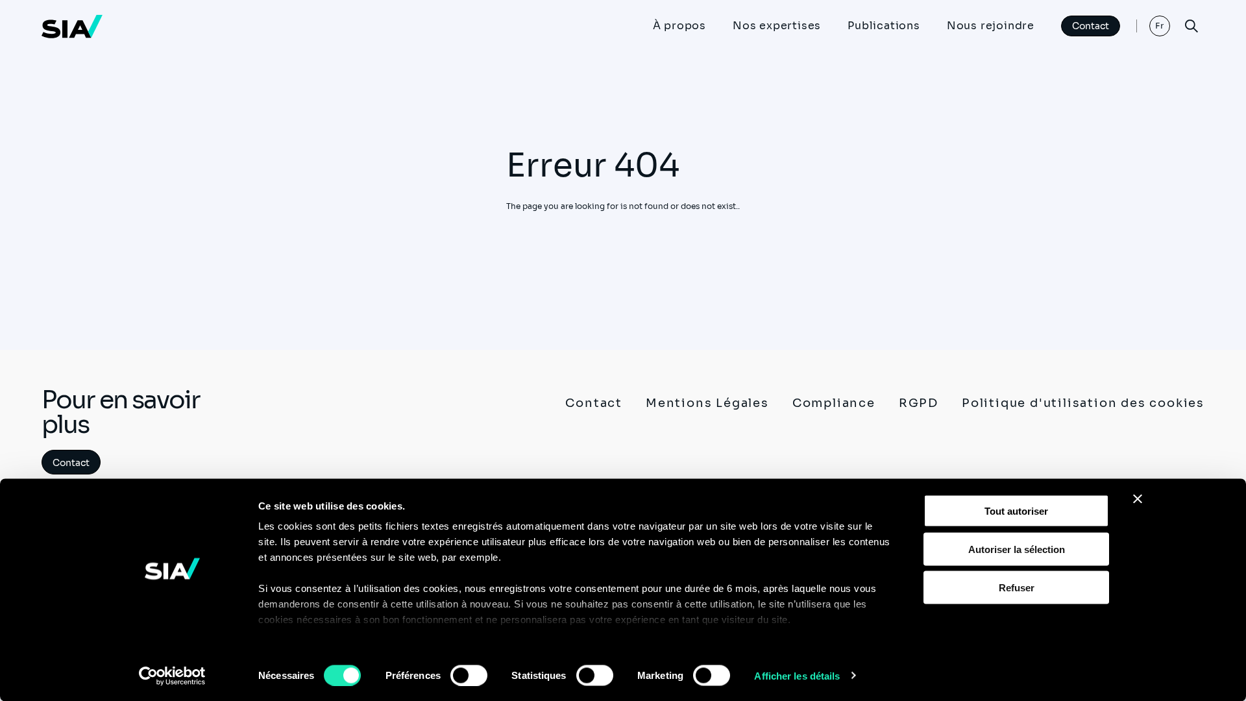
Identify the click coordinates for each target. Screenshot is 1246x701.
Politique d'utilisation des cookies (1083, 403)
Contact (1090, 26)
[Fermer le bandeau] (1137, 499)
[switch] (468, 675)
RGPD (918, 403)
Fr (1160, 25)
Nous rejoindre (990, 25)
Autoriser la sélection (1016, 548)
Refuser (1016, 587)
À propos (679, 25)
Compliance (833, 403)
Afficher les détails (797, 675)
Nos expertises (777, 25)
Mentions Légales (707, 403)
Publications (884, 25)
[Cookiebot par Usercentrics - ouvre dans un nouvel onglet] (172, 675)
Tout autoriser (1016, 511)
